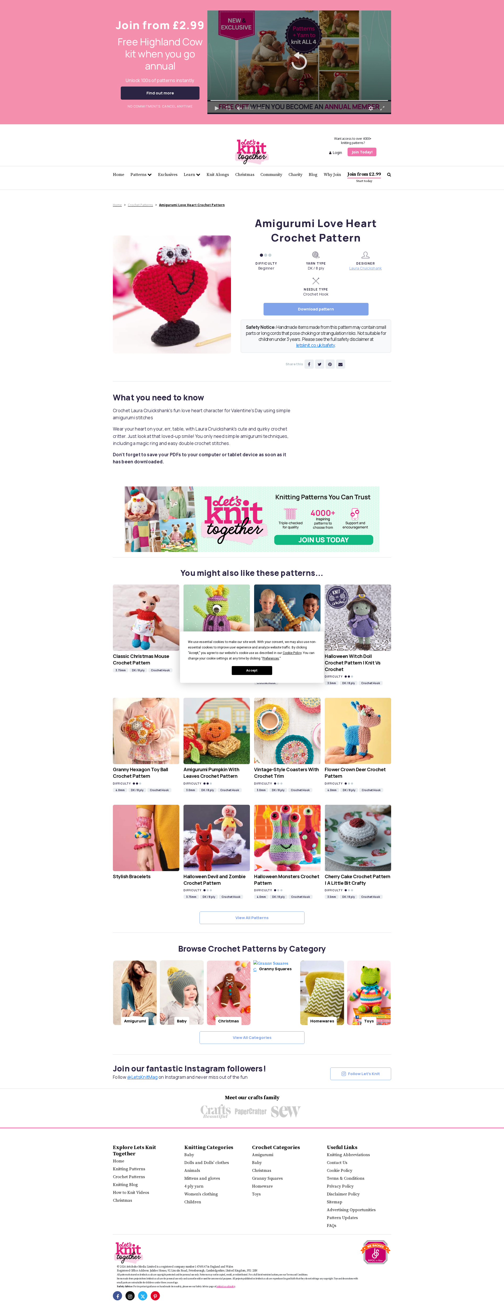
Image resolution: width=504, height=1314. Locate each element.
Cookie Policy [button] (292, 653)
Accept (252, 670)
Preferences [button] (270, 658)
